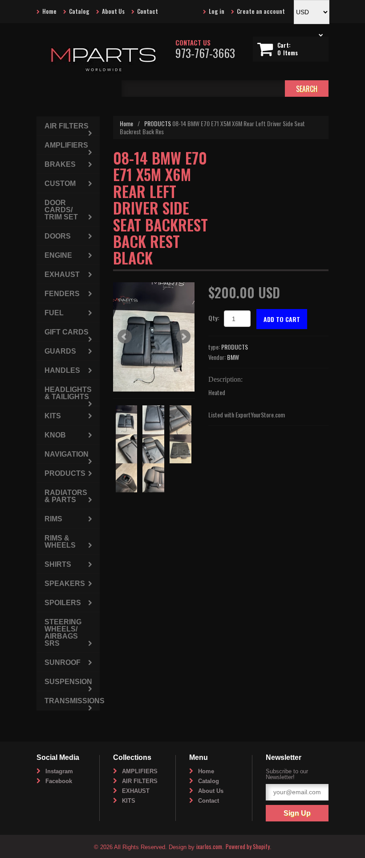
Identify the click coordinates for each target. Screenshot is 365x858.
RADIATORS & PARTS (66, 496)
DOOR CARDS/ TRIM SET (61, 210)
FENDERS (62, 293)
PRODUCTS (157, 123)
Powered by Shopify (248, 846)
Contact (147, 11)
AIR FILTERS (67, 126)
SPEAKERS (65, 583)
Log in (216, 11)
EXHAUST (62, 274)
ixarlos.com (209, 846)
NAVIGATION (67, 454)
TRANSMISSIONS (72, 701)
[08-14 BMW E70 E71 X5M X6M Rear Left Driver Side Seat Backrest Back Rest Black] (154, 337)
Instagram (59, 771)
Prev (125, 337)
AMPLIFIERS (66, 145)
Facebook (58, 781)
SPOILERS (63, 602)
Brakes (60, 164)
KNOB (55, 435)
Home (49, 11)
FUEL (54, 313)
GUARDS (60, 351)
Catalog (79, 11)
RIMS (53, 519)
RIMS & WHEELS (60, 541)
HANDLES (62, 370)
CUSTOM (60, 183)
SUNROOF (63, 662)
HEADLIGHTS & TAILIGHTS (68, 393)
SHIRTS (58, 564)
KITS (53, 416)
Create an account (261, 11)
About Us (113, 11)
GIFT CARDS (67, 332)
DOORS (58, 236)
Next (183, 337)
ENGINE (58, 255)
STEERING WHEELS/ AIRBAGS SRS (63, 632)
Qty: (213, 317)
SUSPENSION (68, 681)
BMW (233, 357)
